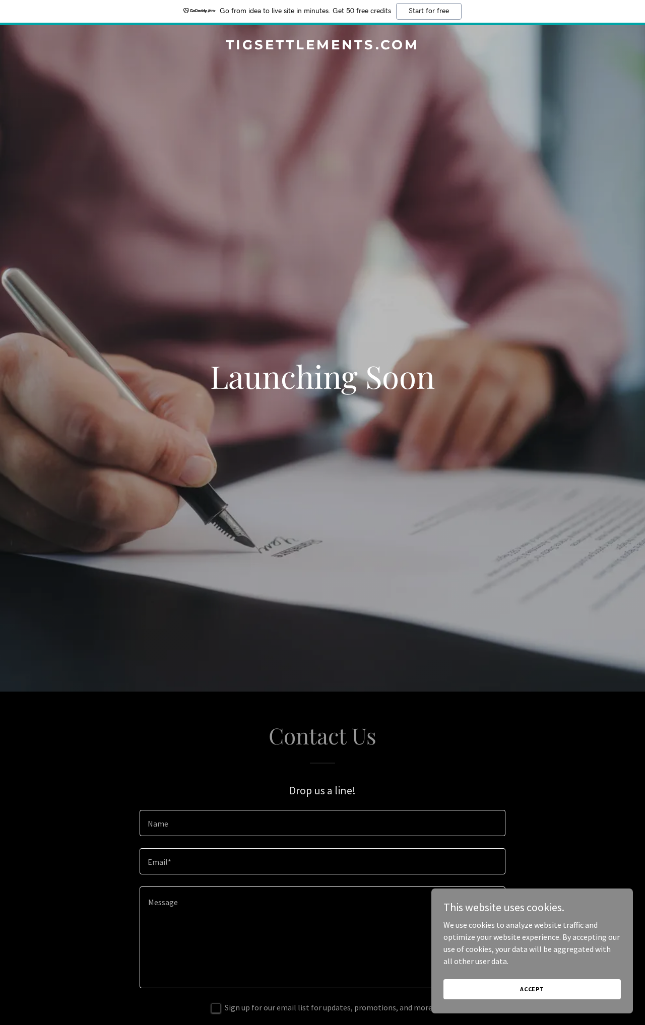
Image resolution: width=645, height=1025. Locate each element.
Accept (532, 989)
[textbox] (322, 823)
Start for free (429, 11)
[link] (322, 46)
